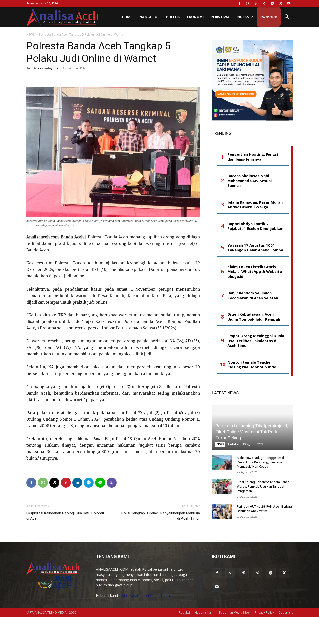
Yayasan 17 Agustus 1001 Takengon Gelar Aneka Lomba (255, 248)
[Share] (264, 3)
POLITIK (173, 16)
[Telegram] (272, 3)
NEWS (30, 34)
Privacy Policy (264, 612)
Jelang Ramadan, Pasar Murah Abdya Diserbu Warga (255, 205)
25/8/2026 (268, 16)
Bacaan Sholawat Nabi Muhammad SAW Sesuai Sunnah (249, 180)
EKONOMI (195, 16)
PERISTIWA (220, 16)
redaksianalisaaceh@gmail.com (145, 595)
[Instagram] (247, 3)
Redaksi (233, 444)
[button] (287, 17)
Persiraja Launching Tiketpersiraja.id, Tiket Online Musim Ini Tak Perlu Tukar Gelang (251, 431)
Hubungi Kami (204, 612)
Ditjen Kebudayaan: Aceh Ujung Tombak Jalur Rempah (253, 317)
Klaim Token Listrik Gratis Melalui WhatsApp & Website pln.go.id (254, 271)
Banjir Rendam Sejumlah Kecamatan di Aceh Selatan (252, 295)
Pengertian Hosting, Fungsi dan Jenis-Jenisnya (252, 157)
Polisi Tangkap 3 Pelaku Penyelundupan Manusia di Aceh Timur (160, 516)
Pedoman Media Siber (234, 612)
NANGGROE (149, 16)
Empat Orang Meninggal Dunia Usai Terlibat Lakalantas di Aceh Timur (255, 340)
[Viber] (112, 483)
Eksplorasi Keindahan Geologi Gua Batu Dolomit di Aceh (65, 516)
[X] (280, 3)
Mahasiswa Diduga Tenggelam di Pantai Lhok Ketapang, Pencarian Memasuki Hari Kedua (261, 462)
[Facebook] (239, 3)
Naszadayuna (47, 68)
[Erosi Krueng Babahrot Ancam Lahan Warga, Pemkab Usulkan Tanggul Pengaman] (222, 486)
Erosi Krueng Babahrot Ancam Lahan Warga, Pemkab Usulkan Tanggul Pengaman (263, 486)
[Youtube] (289, 3)
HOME (127, 16)
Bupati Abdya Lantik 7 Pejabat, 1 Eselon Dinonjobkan (255, 226)
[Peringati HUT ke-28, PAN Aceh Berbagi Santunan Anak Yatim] (222, 511)
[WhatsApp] (43, 483)
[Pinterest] (256, 3)
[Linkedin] (77, 483)
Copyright (286, 612)
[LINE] (100, 483)
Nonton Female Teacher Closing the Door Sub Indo (251, 365)
